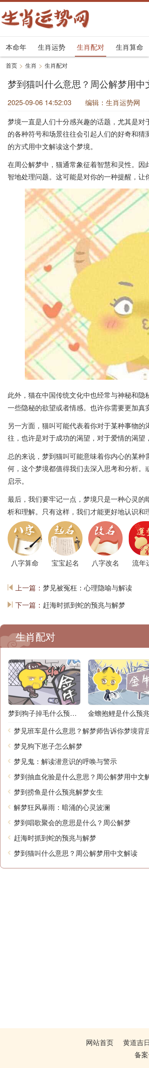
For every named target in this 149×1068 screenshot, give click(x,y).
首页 (11, 65)
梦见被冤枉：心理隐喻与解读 (87, 587)
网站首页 (99, 1042)
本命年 (16, 47)
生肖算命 (129, 47)
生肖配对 (90, 47)
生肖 (31, 65)
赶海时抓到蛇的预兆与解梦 (84, 605)
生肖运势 (51, 47)
